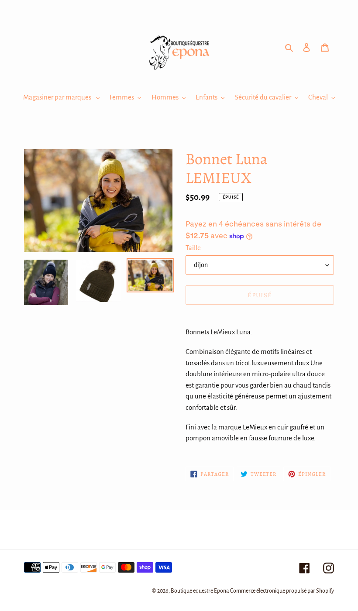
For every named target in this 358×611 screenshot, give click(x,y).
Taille (193, 247)
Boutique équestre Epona (200, 591)
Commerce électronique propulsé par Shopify (282, 591)
